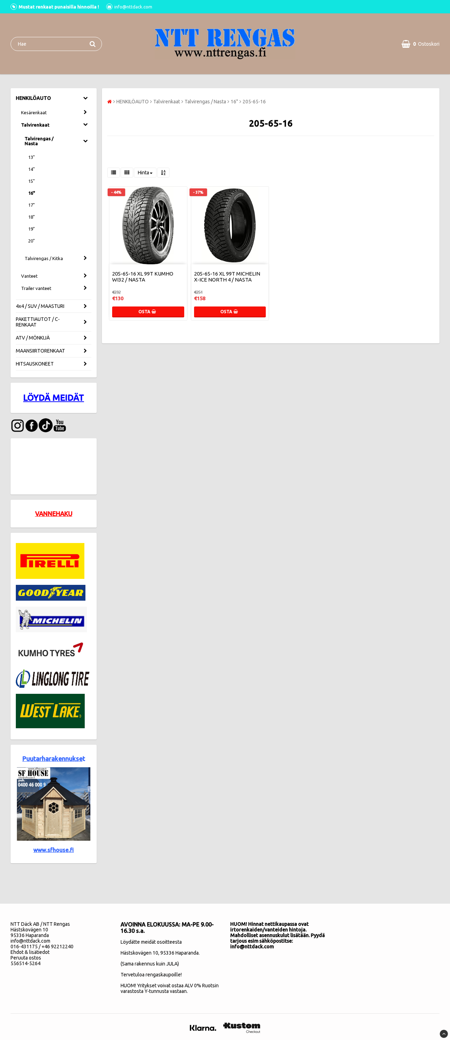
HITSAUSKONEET (35, 364)
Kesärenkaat (34, 112)
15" (31, 181)
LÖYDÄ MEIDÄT (53, 397)
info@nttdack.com (30, 941)
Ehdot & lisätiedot (30, 952)
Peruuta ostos (26, 958)
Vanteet (29, 275)
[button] (420, 44)
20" (31, 240)
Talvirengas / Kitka (44, 258)
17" (31, 204)
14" (31, 169)
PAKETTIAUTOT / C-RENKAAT (38, 322)
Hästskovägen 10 (139, 953)
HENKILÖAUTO (33, 98)
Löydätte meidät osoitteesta (151, 942)
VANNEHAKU (53, 513)
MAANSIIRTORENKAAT (40, 351)
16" (31, 192)
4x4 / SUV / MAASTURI (40, 306)
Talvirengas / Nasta (39, 141)
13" (31, 157)
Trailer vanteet (36, 288)
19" (31, 228)
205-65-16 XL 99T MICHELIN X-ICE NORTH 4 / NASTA (227, 277)
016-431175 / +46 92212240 (42, 946)
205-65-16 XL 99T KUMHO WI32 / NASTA (142, 277)
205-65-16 (254, 101)
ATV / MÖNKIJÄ (33, 338)
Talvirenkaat (35, 124)
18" (31, 216)
